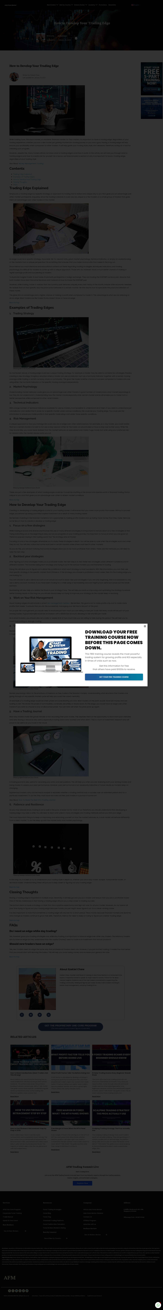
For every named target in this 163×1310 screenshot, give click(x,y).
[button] (145, 626)
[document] (81, 655)
